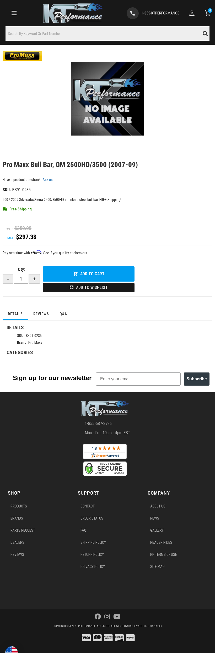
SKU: (7, 189)
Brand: (22, 342)
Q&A (63, 314)
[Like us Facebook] (98, 616)
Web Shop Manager (149, 626)
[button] (107, 33)
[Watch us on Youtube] (116, 616)
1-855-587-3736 (98, 423)
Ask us (47, 180)
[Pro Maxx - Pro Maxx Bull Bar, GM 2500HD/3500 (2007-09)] (22, 55)
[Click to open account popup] (192, 13)
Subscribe (196, 379)
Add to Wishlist (92, 287)
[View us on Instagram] (107, 616)
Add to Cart (92, 273)
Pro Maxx (35, 342)
